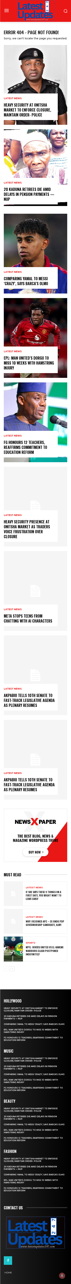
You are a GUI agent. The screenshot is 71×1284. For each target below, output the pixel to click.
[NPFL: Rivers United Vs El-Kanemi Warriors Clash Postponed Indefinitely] (13, 949)
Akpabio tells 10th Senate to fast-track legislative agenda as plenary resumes (29, 700)
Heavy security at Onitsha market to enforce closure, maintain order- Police (27, 110)
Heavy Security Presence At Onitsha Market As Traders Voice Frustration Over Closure (27, 529)
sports (30, 943)
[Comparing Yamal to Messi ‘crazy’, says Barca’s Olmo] (35, 254)
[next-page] (12, 968)
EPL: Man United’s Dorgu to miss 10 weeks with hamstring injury (29, 363)
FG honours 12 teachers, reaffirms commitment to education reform (25, 447)
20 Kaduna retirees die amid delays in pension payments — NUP (29, 194)
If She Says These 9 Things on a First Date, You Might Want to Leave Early (43, 895)
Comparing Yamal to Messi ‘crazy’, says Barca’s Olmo (26, 281)
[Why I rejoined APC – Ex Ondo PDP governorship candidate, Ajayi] (13, 921)
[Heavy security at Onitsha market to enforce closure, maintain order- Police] (35, 85)
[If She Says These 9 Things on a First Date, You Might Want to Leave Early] (13, 893)
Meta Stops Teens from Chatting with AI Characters (28, 618)
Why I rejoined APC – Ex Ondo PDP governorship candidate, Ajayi (45, 923)
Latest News (13, 98)
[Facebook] (8, 1260)
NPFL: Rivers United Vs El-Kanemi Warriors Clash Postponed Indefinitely (44, 950)
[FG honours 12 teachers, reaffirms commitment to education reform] (35, 422)
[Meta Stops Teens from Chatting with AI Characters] (35, 591)
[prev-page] (6, 968)
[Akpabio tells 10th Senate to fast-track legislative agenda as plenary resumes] (35, 675)
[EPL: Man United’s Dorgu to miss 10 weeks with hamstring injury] (35, 338)
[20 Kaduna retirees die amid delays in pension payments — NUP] (35, 169)
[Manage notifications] (62, 1276)
